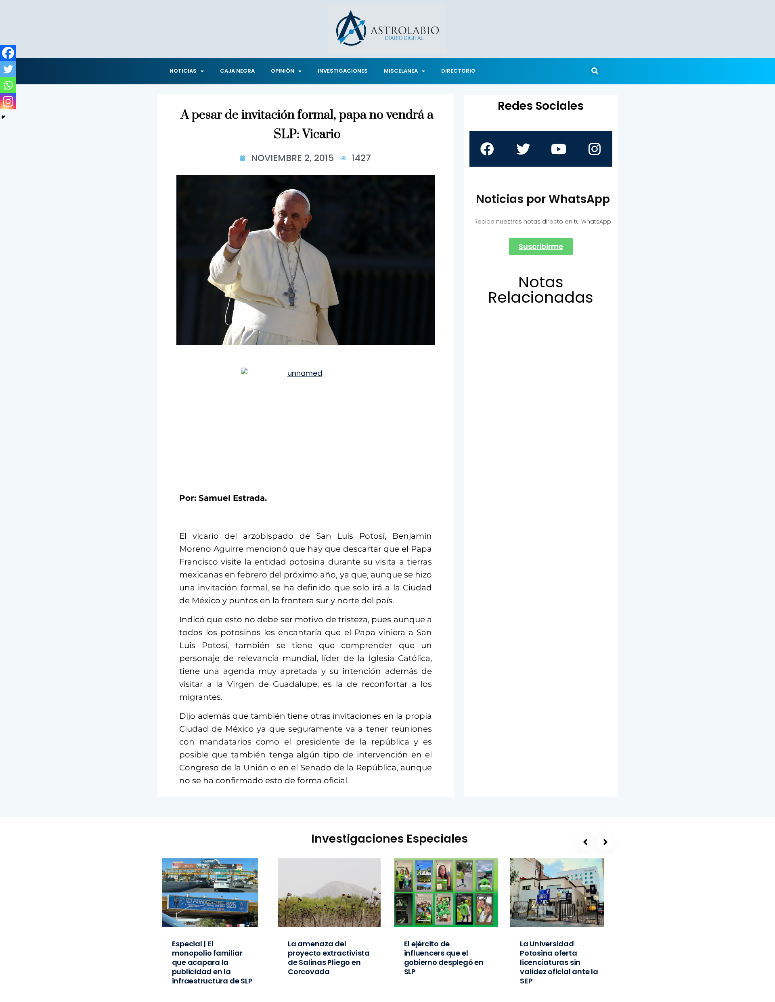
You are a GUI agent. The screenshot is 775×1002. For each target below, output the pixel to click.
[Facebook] (8, 53)
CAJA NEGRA (237, 71)
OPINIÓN (282, 71)
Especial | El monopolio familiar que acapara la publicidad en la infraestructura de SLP (212, 962)
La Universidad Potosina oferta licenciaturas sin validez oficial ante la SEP (559, 962)
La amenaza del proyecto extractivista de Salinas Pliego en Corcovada (329, 958)
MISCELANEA (401, 71)
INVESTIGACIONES (343, 71)
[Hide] (3, 117)
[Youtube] (558, 149)
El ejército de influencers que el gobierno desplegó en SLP (444, 958)
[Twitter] (8, 69)
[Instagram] (8, 101)
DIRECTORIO (458, 71)
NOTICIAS (183, 71)
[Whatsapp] (8, 85)
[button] (594, 71)
